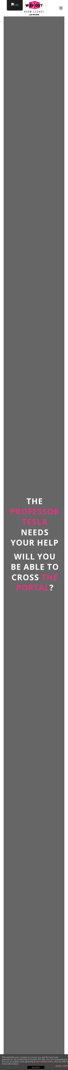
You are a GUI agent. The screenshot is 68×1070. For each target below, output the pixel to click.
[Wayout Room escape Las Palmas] (34, 8)
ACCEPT (36, 1067)
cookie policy (46, 1061)
